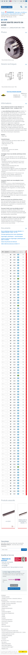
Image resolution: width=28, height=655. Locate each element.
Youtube (3, 614)
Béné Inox (4, 624)
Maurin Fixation (5, 622)
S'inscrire (24, 549)
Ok (22, 651)
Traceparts (4, 638)
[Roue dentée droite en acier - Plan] (14, 77)
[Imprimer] (7, 1)
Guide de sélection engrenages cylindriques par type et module (13, 239)
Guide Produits (5, 606)
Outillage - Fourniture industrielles (9, 603)
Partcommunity (5, 637)
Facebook (4, 618)
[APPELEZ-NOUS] (15, 1)
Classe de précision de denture (9, 241)
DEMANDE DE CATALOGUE (14, 588)
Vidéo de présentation (6, 643)
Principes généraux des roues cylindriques (12, 234)
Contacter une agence (6, 611)
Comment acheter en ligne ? (7, 646)
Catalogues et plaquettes (7, 635)
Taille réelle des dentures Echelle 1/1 (10, 243)
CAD (14, 254)
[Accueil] (2, 1)
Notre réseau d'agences (7, 645)
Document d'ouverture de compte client (10, 630)
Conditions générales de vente (8, 633)
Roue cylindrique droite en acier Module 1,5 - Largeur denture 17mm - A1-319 (12, 232)
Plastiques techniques (6, 604)
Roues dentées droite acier (16, 13)
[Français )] (11, 1)
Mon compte (21, 1)
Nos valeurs (4, 642)
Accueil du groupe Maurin (7, 619)
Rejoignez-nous (5, 648)
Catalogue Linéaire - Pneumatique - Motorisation (12, 601)
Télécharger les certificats (6, 559)
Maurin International (6, 626)
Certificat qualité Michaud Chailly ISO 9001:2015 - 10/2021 (14, 632)
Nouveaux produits (5, 596)
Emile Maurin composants (7, 621)
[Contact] (4, 1)
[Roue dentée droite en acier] (14, 48)
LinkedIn (3, 616)
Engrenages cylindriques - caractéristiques (12, 236)
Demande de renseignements (8, 613)
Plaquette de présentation (7, 608)
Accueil (2, 12)
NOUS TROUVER (14, 585)
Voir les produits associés (14, 91)
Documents (12, 526)
